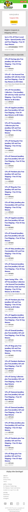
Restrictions (14, 24)
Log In (22, 1)
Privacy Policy (7, 479)
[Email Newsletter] (5, 504)
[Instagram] (18, 504)
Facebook (5, 496)
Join (25, 1)
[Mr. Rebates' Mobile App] (24, 504)
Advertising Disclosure (14, 511)
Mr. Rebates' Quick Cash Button (11, 488)
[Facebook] (11, 504)
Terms (5, 481)
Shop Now (13, 21)
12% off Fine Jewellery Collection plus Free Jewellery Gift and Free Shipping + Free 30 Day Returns (13, 128)
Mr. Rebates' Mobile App (10, 486)
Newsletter (6, 494)
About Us (5, 477)
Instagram (6, 498)
